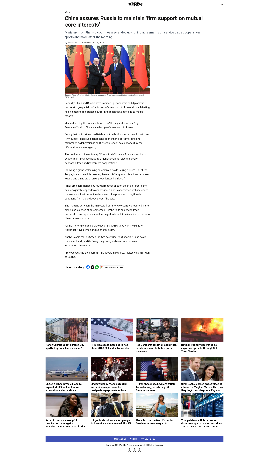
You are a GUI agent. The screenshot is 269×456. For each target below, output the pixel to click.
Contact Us (120, 439)
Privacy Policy (148, 439)
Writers (133, 439)
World (67, 12)
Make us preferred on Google (114, 267)
